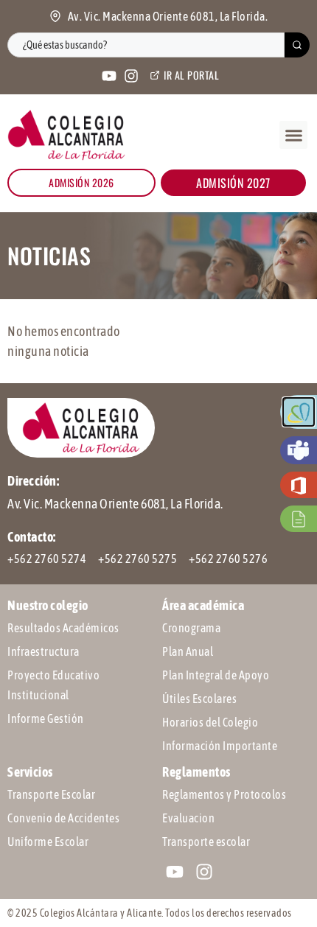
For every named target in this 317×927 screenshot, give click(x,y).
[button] (293, 135)
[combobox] (146, 44)
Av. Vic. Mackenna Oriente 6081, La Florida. (115, 503)
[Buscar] (297, 44)
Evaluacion (188, 818)
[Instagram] (131, 76)
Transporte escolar (206, 841)
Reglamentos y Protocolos (224, 794)
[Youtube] (109, 76)
